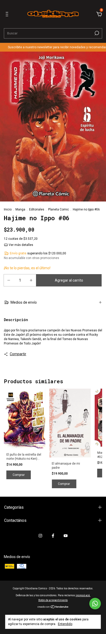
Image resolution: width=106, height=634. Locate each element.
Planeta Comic (58, 209)
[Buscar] (96, 33)
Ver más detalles (20, 245)
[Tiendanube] (53, 607)
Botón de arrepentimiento (53, 600)
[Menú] (8, 15)
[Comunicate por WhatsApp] (95, 603)
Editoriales (36, 209)
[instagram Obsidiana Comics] (40, 536)
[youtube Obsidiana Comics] (66, 536)
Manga (20, 209)
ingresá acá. (83, 595)
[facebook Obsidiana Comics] (53, 536)
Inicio (8, 209)
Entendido (65, 624)
